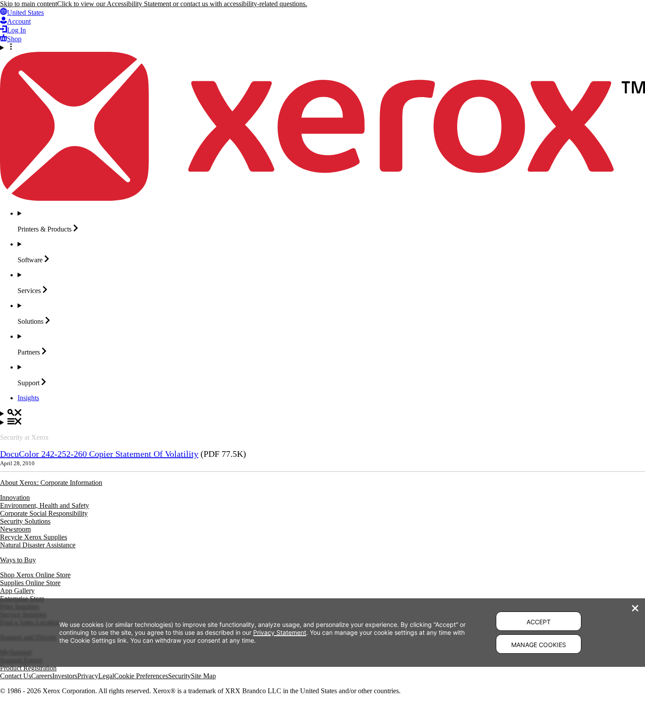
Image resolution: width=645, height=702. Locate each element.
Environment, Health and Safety (44, 505)
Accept (539, 622)
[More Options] (322, 47)
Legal (106, 676)
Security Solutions (25, 521)
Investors (64, 676)
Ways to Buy (18, 560)
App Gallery (17, 590)
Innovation (15, 497)
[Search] (322, 413)
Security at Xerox (24, 437)
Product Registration (28, 668)
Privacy (87, 676)
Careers (41, 676)
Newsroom (15, 529)
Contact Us (15, 676)
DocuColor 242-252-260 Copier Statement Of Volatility (99, 454)
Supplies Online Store (30, 582)
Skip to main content (28, 3)
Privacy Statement (279, 632)
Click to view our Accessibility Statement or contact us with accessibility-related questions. (182, 3)
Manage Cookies (538, 644)
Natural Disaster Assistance (37, 545)
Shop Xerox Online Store (35, 575)
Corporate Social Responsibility (44, 513)
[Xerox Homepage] (322, 198)
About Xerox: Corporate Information (51, 482)
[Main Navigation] (322, 422)
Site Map (203, 676)
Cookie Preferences (141, 676)
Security (179, 676)
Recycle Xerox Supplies (33, 537)
